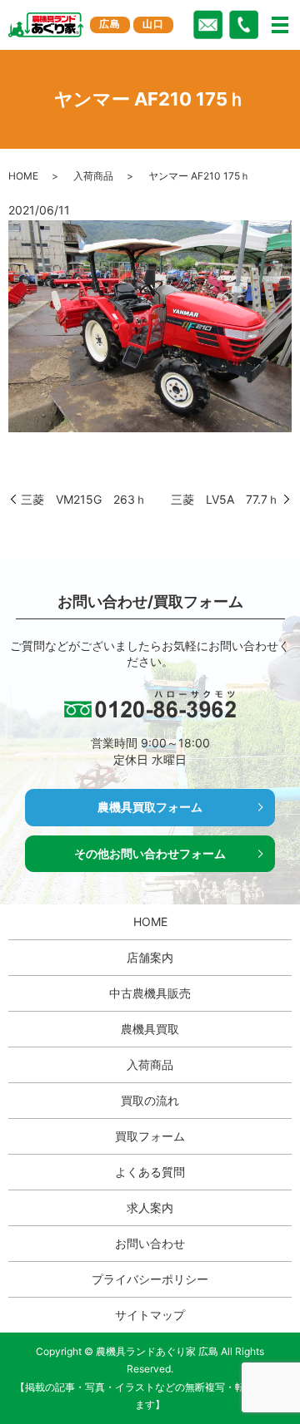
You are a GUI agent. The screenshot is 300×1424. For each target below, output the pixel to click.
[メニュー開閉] (280, 25)
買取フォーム (150, 1136)
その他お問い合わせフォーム (150, 853)
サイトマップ (150, 1315)
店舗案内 (150, 957)
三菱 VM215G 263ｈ (84, 499)
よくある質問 (150, 1172)
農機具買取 (150, 1029)
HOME (23, 176)
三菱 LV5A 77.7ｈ (225, 499)
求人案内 (150, 1207)
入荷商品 (93, 176)
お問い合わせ (150, 1243)
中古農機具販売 (150, 993)
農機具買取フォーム (150, 807)
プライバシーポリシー (150, 1279)
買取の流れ (150, 1100)
